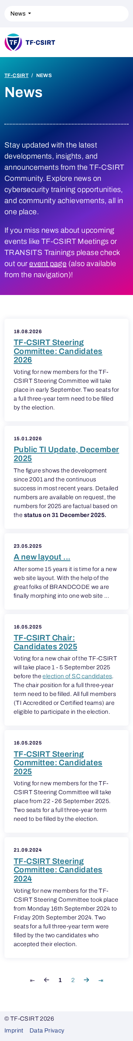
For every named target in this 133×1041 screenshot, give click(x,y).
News (18, 13)
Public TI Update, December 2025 (66, 454)
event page (47, 263)
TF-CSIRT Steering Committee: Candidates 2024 (58, 870)
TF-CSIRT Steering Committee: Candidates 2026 (58, 351)
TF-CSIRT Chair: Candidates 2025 (45, 642)
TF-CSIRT (16, 75)
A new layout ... (42, 557)
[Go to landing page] (51, 42)
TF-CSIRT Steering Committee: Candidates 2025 (58, 763)
